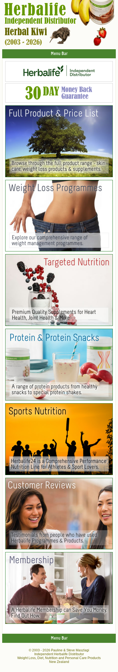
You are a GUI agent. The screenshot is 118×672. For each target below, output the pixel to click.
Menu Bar (59, 53)
